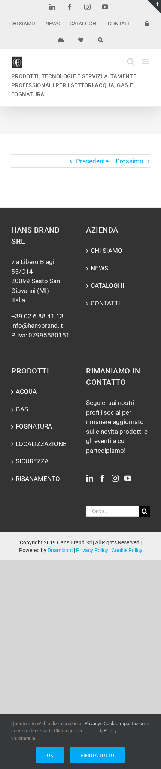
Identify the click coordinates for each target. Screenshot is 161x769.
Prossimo (129, 161)
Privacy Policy (92, 550)
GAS (22, 409)
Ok (50, 755)
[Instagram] (115, 478)
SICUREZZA (32, 461)
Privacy (92, 723)
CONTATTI (105, 303)
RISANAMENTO (38, 478)
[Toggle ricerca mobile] (130, 62)
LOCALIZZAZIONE (41, 444)
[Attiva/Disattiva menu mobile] (146, 62)
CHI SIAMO (106, 250)
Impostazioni (132, 723)
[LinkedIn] (89, 478)
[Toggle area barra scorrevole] (154, 6)
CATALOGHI (107, 285)
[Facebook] (102, 478)
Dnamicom (60, 550)
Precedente (92, 161)
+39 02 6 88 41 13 (37, 316)
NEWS (99, 268)
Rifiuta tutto (97, 755)
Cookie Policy (127, 550)
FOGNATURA (34, 426)
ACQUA (26, 391)
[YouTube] (127, 478)
